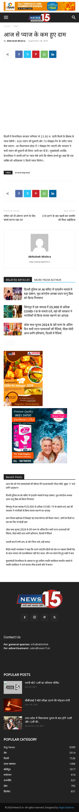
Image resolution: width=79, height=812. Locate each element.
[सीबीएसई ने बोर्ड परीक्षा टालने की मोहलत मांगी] (13, 705)
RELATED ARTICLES (18, 280)
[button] (6, 17)
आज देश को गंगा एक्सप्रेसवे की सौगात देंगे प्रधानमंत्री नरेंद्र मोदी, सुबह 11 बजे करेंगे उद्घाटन (40, 485)
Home (7, 26)
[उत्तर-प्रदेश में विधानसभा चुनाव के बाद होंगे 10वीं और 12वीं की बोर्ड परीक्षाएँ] (13, 722)
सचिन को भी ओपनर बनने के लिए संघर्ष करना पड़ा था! (19, 218)
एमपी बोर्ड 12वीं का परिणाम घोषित (42, 682)
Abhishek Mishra (16, 40)
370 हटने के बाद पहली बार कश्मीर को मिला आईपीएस (58, 218)
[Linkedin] (52, 54)
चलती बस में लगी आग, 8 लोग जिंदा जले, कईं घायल (28, 541)
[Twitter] (27, 54)
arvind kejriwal (22, 172)
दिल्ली (16, 26)
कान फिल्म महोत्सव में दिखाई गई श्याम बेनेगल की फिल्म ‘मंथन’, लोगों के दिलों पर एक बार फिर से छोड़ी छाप (40, 520)
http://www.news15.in (39, 262)
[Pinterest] (36, 54)
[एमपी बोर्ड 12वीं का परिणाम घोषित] (13, 687)
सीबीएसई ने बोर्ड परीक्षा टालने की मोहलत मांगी (47, 700)
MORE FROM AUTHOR (47, 280)
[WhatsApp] (44, 54)
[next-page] (12, 342)
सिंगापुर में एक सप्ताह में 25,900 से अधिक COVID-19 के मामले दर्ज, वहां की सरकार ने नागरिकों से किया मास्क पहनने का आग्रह (48, 311)
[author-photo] (39, 251)
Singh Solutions (66, 807)
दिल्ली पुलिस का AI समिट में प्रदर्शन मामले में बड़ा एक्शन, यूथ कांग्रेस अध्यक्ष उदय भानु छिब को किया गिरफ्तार (48, 294)
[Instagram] (34, 617)
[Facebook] (19, 54)
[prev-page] (6, 342)
